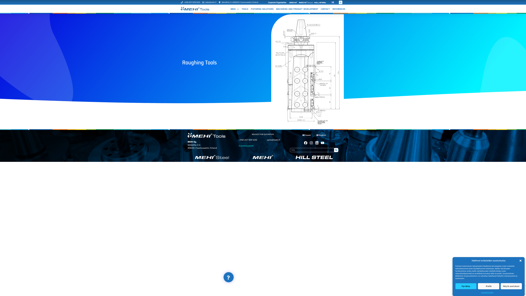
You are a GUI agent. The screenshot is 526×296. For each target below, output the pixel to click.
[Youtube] (322, 142)
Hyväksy (466, 286)
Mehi (233, 9)
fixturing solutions (262, 9)
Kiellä (488, 286)
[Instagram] (311, 142)
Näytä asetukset (511, 286)
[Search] (336, 150)
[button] (520, 260)
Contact (325, 9)
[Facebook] (305, 142)
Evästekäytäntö (487, 292)
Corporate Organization (277, 2)
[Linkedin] (317, 142)
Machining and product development (297, 9)
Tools (245, 9)
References (338, 9)
